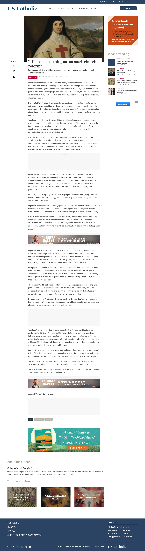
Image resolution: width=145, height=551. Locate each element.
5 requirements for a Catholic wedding (127, 91)
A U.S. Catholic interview (126, 74)
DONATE (11, 526)
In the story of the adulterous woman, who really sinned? (22, 496)
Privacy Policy (100, 547)
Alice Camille (88, 499)
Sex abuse (48, 419)
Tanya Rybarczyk (22, 499)
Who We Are (112, 530)
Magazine (83, 8)
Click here (38, 372)
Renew (128, 2)
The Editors (121, 94)
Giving (93, 8)
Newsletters (113, 2)
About (51, 8)
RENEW (11, 530)
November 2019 (59, 369)
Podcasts (72, 8)
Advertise (126, 530)
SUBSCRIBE (13, 522)
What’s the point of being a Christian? (126, 72)
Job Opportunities (114, 537)
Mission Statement (115, 527)
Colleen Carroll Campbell (49, 77)
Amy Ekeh (55, 498)
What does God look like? (55, 496)
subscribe (128, 8)
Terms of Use (91, 547)
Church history (39, 419)
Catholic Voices (123, 59)
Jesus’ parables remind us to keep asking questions (89, 496)
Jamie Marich (121, 65)
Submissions (127, 537)
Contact (126, 533)
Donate (121, 2)
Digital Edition (104, 2)
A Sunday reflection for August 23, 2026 (125, 62)
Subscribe (135, 2)
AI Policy (126, 527)
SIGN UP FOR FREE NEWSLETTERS (24, 534)
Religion (32, 77)
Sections (61, 8)
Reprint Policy (113, 533)
